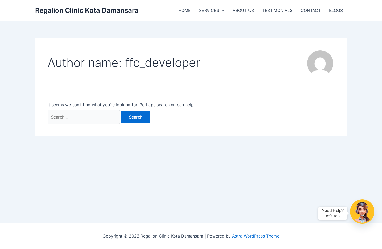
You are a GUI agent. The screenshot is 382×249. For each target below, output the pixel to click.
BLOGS (336, 10)
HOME (184, 10)
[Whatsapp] (362, 213)
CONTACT (311, 10)
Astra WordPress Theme (255, 236)
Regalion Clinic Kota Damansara (87, 10)
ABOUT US (243, 10)
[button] (221, 10)
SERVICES (209, 10)
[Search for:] (84, 117)
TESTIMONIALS (277, 10)
